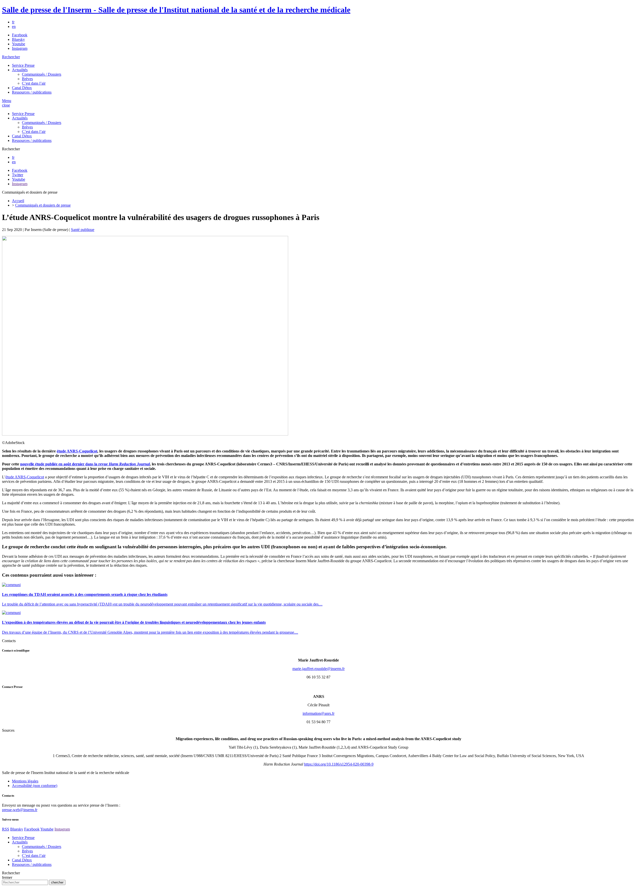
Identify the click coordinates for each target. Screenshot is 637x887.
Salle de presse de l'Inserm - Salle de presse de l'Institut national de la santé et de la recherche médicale (176, 9)
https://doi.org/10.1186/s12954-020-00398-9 (338, 764)
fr (13, 22)
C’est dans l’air (34, 83)
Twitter (17, 175)
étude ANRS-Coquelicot (77, 451)
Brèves (27, 79)
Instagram (19, 48)
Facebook (19, 35)
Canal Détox (22, 88)
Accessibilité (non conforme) (34, 785)
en (14, 26)
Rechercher (11, 57)
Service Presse (23, 65)
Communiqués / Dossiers (41, 74)
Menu (6, 101)
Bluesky (18, 39)
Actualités (20, 70)
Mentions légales (25, 781)
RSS (5, 829)
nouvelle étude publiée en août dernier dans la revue (85, 464)
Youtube (18, 44)
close (6, 105)
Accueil (18, 201)
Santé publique (82, 229)
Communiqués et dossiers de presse (43, 205)
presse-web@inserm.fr (19, 810)
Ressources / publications (32, 92)
